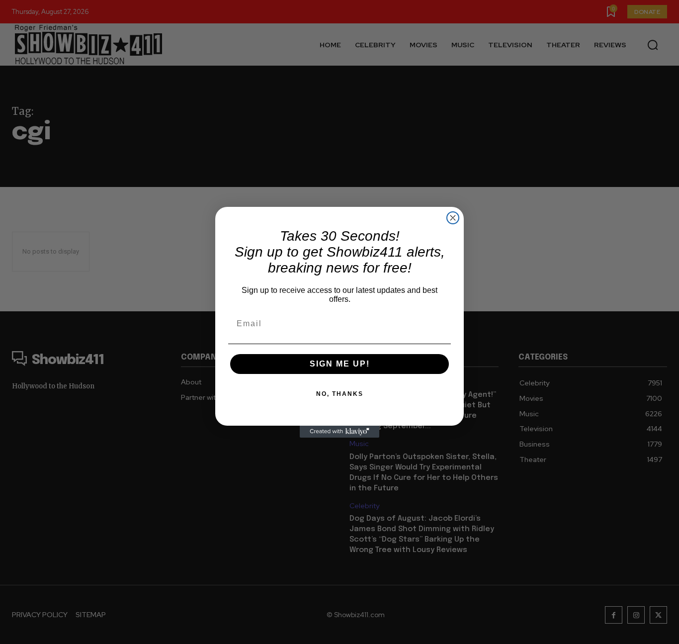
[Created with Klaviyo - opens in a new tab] (339, 432)
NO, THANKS (339, 393)
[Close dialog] (453, 218)
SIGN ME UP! (340, 364)
